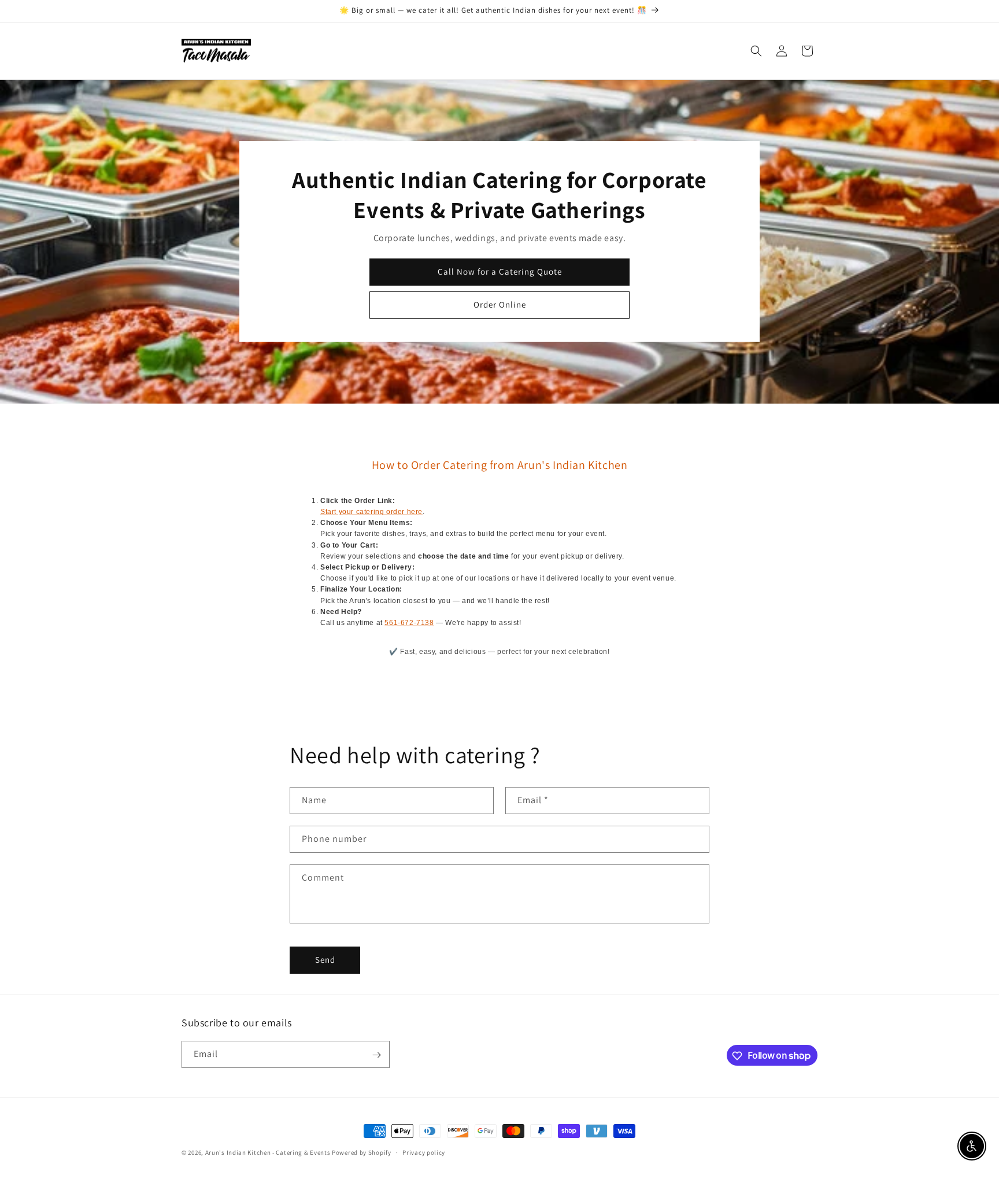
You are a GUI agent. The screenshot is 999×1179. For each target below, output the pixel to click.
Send (325, 959)
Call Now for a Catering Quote (500, 271)
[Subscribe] (376, 1055)
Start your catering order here (371, 512)
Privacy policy (423, 1152)
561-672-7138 (409, 623)
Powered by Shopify (361, 1152)
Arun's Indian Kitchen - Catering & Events (268, 1152)
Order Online (499, 304)
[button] (756, 51)
